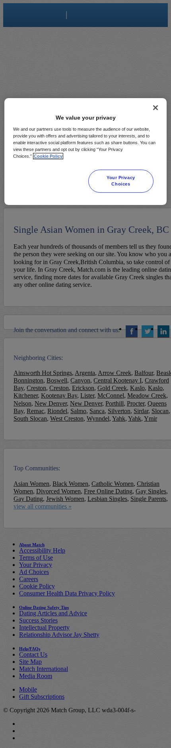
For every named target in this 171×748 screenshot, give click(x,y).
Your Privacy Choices (121, 180)
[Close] (155, 108)
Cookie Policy (48, 156)
